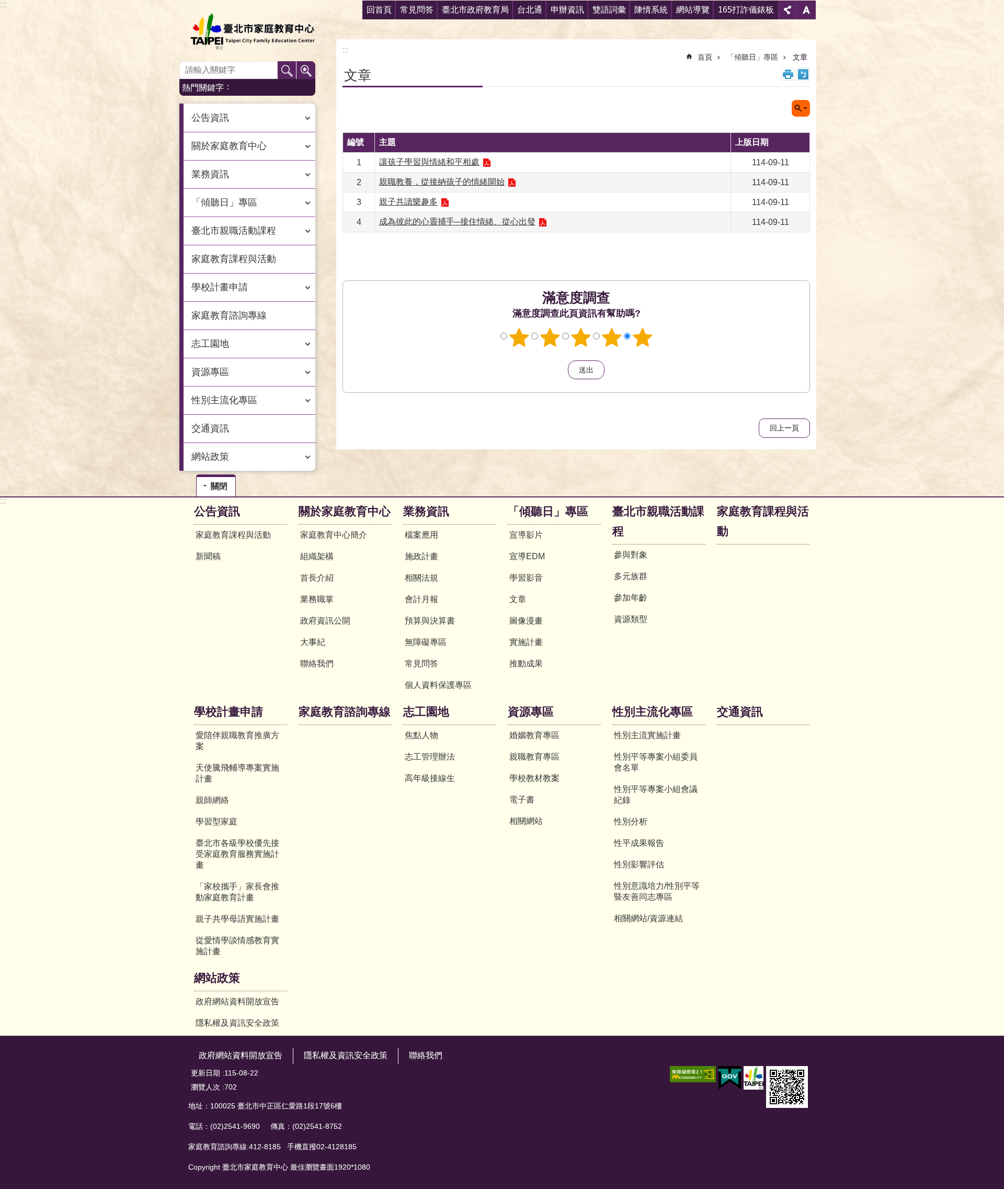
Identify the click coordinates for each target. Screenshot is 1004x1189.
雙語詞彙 (609, 9)
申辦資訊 (567, 9)
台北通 (529, 9)
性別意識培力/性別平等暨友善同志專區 (657, 891)
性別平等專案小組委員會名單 (656, 762)
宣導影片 (526, 534)
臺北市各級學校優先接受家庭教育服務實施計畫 (237, 854)
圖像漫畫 (526, 620)
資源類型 (630, 619)
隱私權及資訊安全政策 (237, 1022)
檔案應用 (421, 534)
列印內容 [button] (788, 74)
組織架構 (317, 556)
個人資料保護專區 (438, 685)
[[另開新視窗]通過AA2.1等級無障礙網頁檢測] (693, 1074)
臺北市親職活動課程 (658, 521)
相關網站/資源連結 (648, 918)
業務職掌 (317, 599)
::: (3, 4)
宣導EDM (527, 556)
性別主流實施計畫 (647, 735)
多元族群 (630, 576)
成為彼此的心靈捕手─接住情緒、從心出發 (457, 221)
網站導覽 (693, 9)
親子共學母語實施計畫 (237, 918)
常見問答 (416, 9)
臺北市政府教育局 (475, 9)
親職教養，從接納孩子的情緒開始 (442, 181)
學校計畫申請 (228, 711)
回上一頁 (784, 428)
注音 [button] (803, 74)
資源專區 (531, 711)
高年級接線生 (430, 778)
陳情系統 (651, 9)
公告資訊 (217, 511)
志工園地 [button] (210, 343)
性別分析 (630, 821)
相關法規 (421, 577)
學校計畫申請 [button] (219, 287)
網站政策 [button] (210, 456)
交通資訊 (210, 428)
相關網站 (526, 821)
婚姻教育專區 (534, 735)
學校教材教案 (534, 778)
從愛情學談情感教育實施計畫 (237, 946)
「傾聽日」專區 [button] (224, 202)
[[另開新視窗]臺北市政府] (753, 1078)
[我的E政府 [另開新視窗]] (729, 1078)
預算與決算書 (430, 620)
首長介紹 (317, 577)
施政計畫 (421, 556)
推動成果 (526, 663)
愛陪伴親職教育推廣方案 (237, 741)
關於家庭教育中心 (345, 511)
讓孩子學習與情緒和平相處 (429, 161)
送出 (558, 370)
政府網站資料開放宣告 (237, 1001)
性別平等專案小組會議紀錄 (656, 795)
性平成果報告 (639, 843)
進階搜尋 (305, 70)
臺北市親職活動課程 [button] (233, 230)
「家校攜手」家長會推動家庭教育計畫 (237, 892)
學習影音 (526, 577)
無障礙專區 (426, 642)
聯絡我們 (317, 663)
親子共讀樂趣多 (408, 201)
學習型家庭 (216, 821)
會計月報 (421, 599)
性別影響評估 (639, 864)
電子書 (521, 799)
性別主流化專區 (652, 711)
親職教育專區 (534, 756)
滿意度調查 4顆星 (612, 337)
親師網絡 (212, 800)
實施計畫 (526, 642)
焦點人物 (421, 735)
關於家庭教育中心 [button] (229, 146)
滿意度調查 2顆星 (550, 337)
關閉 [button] (787, 10)
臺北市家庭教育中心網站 (252, 31)
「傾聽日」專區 (752, 57)
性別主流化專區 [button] (224, 400)
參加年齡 (630, 597)
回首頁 (379, 9)
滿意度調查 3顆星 (581, 337)
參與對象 (630, 554)
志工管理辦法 (430, 756)
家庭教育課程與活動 (233, 259)
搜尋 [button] (287, 70)
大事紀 (312, 642)
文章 (800, 57)
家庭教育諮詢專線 (229, 315)
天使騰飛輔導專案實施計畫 (237, 773)
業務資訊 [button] (210, 174)
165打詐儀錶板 (746, 9)
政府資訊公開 (325, 620)
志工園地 (426, 711)
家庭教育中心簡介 (333, 534)
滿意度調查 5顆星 (643, 337)
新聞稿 (208, 556)
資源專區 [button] (210, 372)
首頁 (705, 57)
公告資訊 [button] (210, 117)
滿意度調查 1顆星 (519, 337)
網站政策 (217, 977)
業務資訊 (426, 511)
